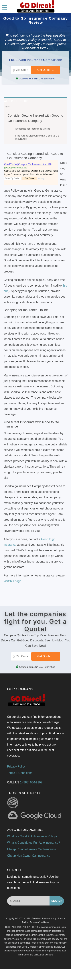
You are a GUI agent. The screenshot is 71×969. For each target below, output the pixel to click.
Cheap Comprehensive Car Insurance (31, 849)
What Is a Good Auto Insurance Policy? (32, 836)
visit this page (12, 581)
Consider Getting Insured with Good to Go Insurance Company (35, 118)
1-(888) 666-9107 (31, 782)
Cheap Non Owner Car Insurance (28, 855)
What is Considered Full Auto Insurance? (33, 842)
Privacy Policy (16, 766)
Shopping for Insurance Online (32, 128)
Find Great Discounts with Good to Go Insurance (37, 137)
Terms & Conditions (19, 772)
